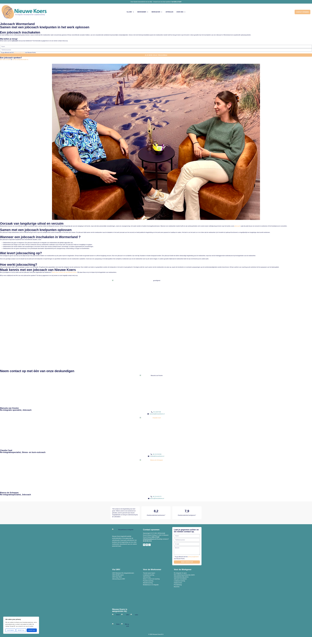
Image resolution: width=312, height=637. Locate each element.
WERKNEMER (141, 12)
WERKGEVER (156, 12)
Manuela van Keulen (9, 408)
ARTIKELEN (169, 12)
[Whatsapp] (149, 545)
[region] (21, 625)
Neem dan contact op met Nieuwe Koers (64, 272)
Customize (10, 630)
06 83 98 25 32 (147, 541)
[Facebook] (144, 545)
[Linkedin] (147, 545)
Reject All (21, 630)
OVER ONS (179, 12)
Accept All (31, 630)
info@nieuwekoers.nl (149, 539)
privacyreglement (19, 52)
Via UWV (129, 12)
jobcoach (237, 226)
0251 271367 (155, 537)
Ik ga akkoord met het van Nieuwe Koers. (18, 52)
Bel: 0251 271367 (5, 59)
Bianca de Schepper (9, 493)
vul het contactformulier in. (20, 59)
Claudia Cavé (6, 450)
